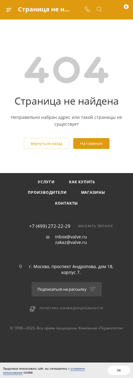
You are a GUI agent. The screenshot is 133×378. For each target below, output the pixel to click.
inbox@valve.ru (71, 237)
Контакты (66, 203)
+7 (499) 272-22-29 (50, 226)
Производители (47, 192)
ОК (119, 370)
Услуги (46, 182)
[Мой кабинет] (111, 10)
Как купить (82, 182)
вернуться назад (46, 143)
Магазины (93, 192)
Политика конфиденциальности (72, 308)
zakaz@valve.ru (71, 242)
